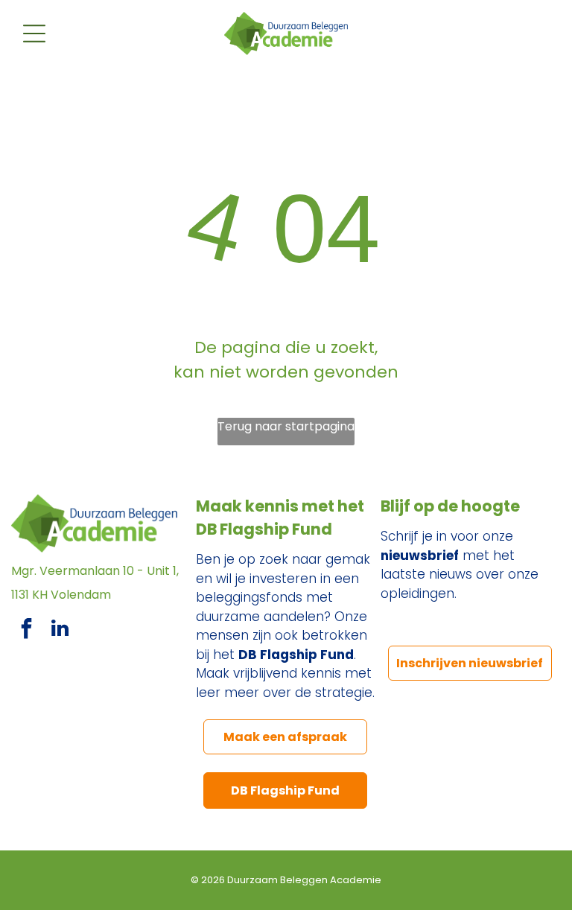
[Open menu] (34, 33)
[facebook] (26, 630)
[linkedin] (59, 630)
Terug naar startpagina (286, 426)
